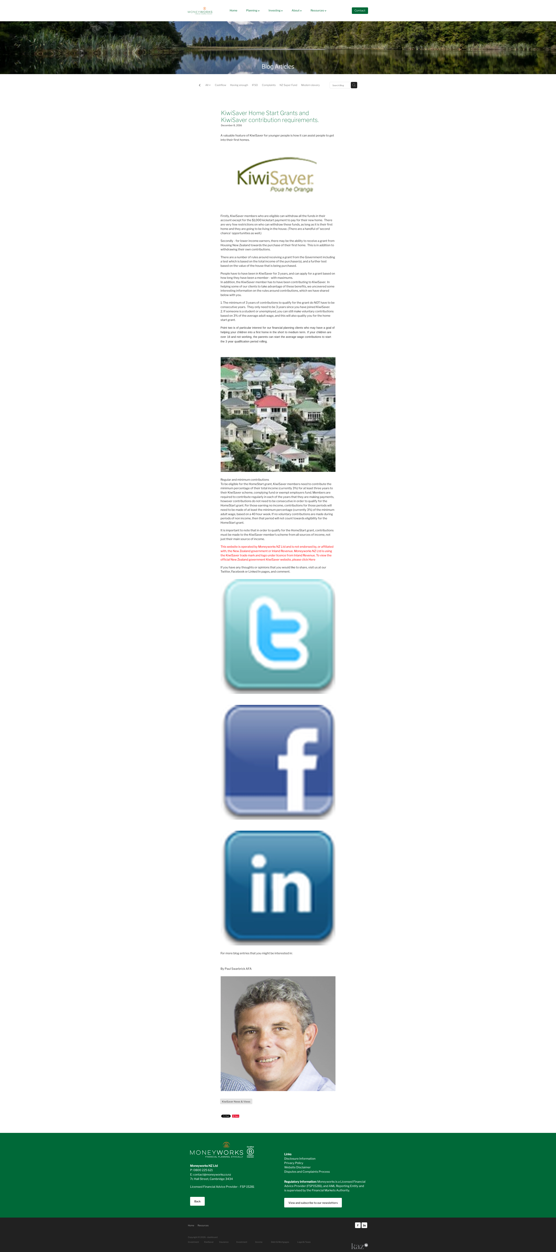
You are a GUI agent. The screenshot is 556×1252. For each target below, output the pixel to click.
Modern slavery (310, 85)
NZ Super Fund (288, 85)
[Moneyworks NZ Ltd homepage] (206, 10)
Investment (241, 1241)
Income (258, 1241)
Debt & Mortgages (280, 1241)
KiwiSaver (209, 1241)
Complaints (269, 85)
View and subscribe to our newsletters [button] (313, 1203)
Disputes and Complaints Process (307, 1171)
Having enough (239, 85)
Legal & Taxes (304, 1241)
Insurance (223, 1241)
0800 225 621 (203, 1170)
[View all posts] (200, 85)
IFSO (255, 85)
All (207, 85)
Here (312, 559)
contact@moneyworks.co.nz (212, 1174)
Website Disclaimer (297, 1167)
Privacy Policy (293, 1163)
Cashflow (220, 85)
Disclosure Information (300, 1158)
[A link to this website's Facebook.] (358, 1225)
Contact (359, 10)
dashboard (212, 1237)
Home (233, 10)
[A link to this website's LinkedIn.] (364, 1225)
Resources (318, 10)
